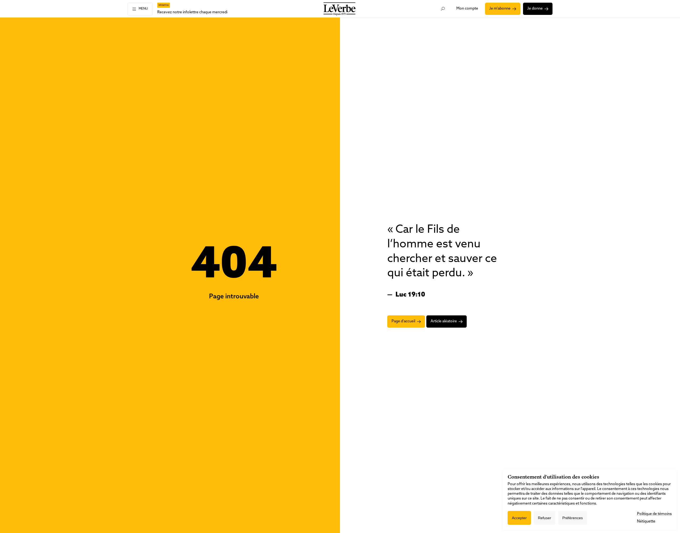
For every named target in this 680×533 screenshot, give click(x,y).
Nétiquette (646, 521)
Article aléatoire (444, 321)
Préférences (572, 518)
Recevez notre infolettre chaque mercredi (192, 12)
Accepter (519, 518)
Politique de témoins (654, 514)
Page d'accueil (403, 321)
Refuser (544, 518)
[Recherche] (443, 9)
